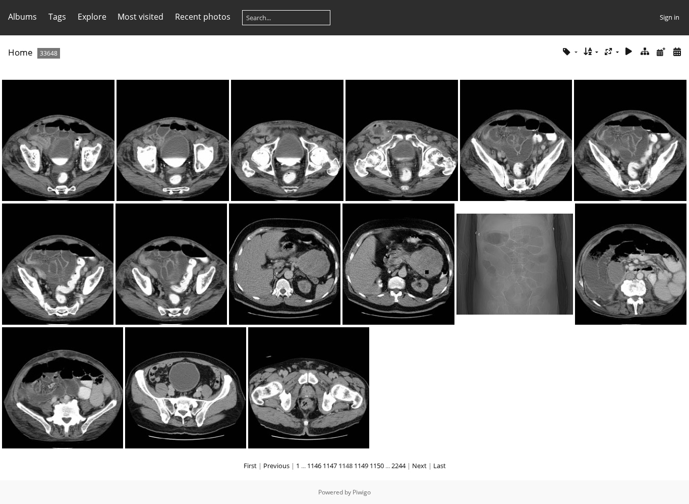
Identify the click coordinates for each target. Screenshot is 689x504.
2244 (398, 465)
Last (439, 465)
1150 (377, 465)
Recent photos (203, 16)
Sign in (669, 17)
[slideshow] (629, 51)
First (250, 465)
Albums (22, 16)
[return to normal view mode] (645, 51)
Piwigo (362, 492)
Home (20, 52)
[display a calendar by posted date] (661, 51)
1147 (330, 465)
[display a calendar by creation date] (677, 51)
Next (419, 465)
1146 (314, 465)
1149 (361, 465)
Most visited (140, 16)
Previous (276, 465)
